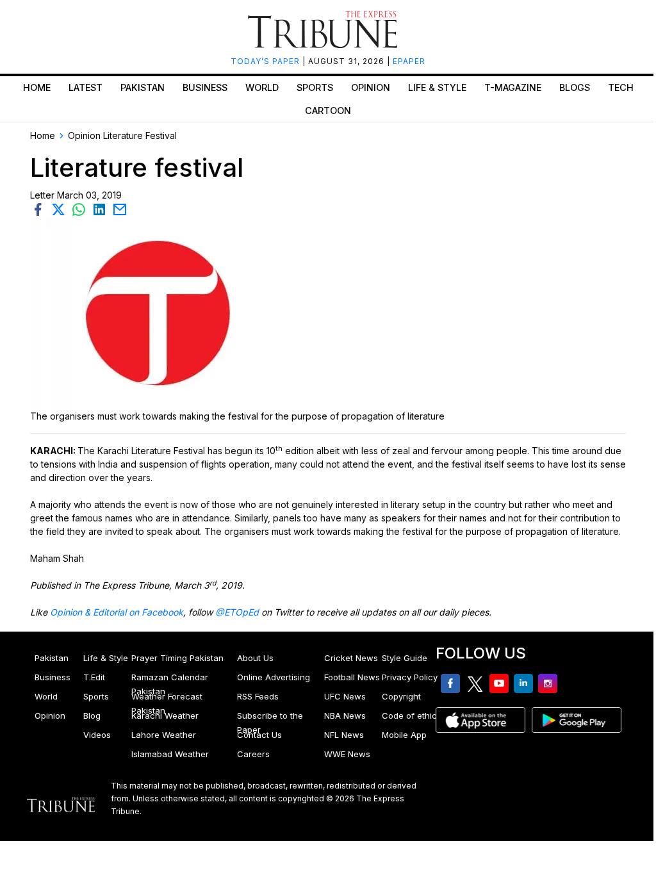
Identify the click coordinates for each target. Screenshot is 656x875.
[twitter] (61, 208)
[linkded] (102, 208)
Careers (253, 754)
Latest (85, 87)
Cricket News (351, 658)
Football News (352, 677)
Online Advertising (273, 677)
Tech (621, 87)
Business (205, 87)
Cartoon (328, 110)
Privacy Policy (410, 677)
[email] (121, 208)
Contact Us (259, 735)
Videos (97, 735)
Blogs (574, 87)
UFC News (345, 696)
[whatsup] (81, 208)
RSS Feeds (258, 696)
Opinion (370, 87)
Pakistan (142, 87)
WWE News (347, 754)
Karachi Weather (165, 715)
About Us (255, 658)
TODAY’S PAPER (266, 61)
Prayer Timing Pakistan (177, 658)
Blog (92, 715)
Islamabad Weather (170, 754)
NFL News (344, 735)
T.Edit (94, 677)
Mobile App (404, 735)
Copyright (401, 696)
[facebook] (40, 208)
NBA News (345, 715)
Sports (315, 87)
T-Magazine (512, 87)
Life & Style (437, 87)
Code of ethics (411, 715)
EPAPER (409, 61)
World (262, 87)
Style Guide (404, 658)
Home (37, 87)
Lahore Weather (163, 735)
